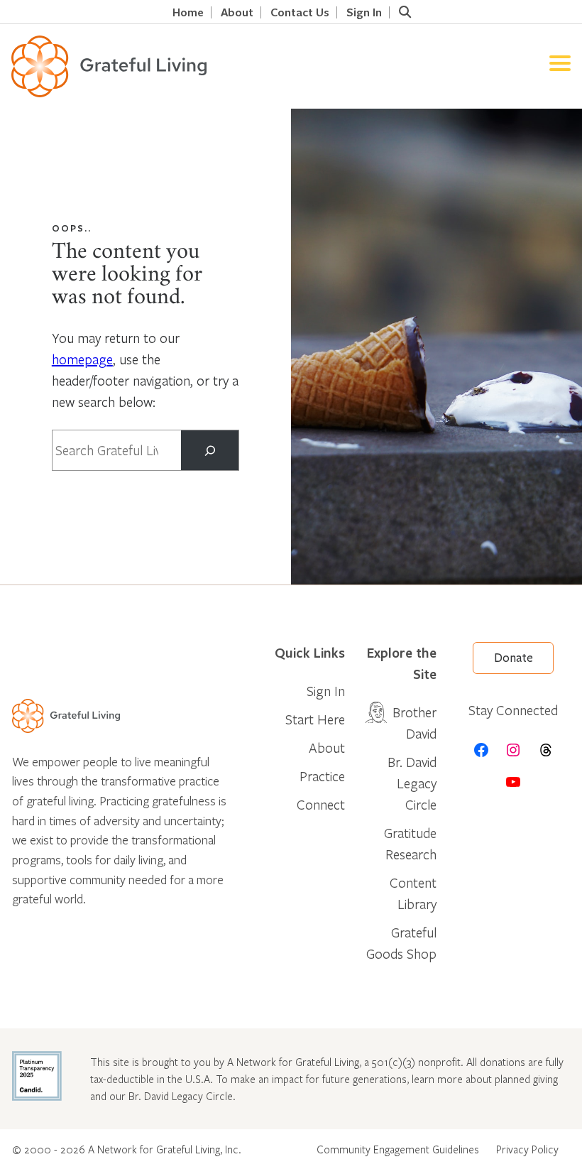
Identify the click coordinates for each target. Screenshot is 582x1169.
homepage (82, 359)
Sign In (364, 12)
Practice (322, 776)
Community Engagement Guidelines (398, 1149)
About (237, 12)
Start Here (315, 719)
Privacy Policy (527, 1149)
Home (188, 12)
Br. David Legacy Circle (412, 783)
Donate (513, 658)
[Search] (209, 450)
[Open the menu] (560, 66)
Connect (321, 804)
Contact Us (299, 12)
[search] (404, 12)
